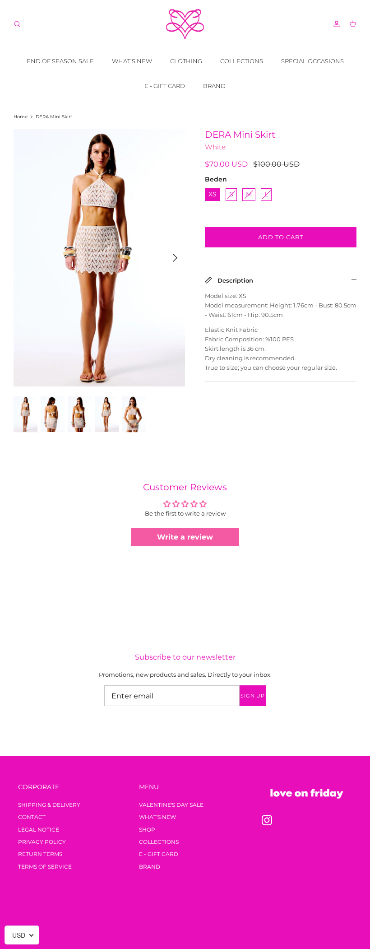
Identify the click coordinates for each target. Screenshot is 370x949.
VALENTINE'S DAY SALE (171, 804)
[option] (99, 257)
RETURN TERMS (40, 854)
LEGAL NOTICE (38, 829)
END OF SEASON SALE (60, 61)
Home (21, 117)
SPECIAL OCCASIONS (312, 61)
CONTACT (32, 817)
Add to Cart (280, 237)
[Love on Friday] (185, 24)
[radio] (212, 194)
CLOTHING (186, 61)
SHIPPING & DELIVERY (49, 804)
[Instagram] (267, 820)
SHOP (147, 829)
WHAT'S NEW (132, 61)
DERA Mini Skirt (54, 117)
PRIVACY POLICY (42, 841)
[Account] (334, 24)
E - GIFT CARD (164, 85)
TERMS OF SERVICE (45, 866)
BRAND (214, 85)
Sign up (252, 696)
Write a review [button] (185, 537)
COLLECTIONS (241, 61)
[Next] (175, 258)
